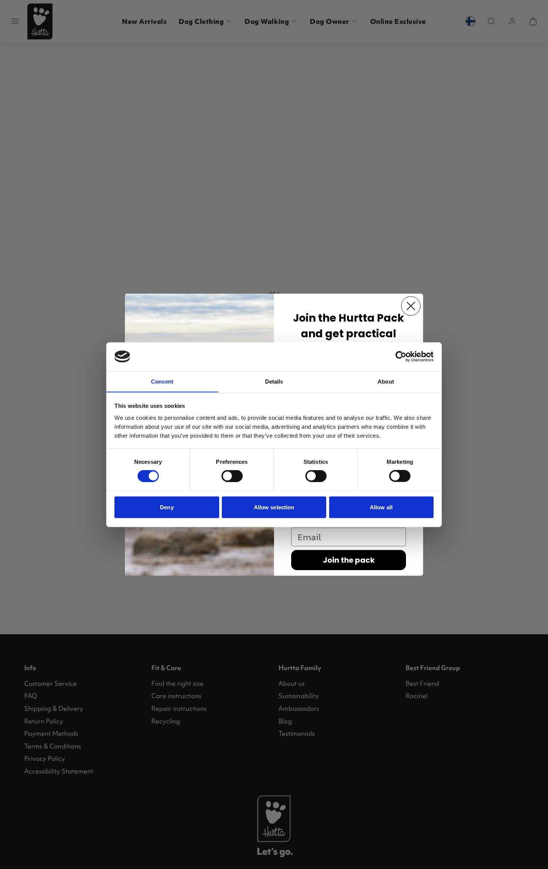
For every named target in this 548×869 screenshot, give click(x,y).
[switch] (232, 476)
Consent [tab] (162, 381)
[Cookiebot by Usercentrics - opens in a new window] (401, 356)
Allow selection (274, 507)
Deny (166, 507)
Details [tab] (274, 381)
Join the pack (349, 560)
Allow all (381, 507)
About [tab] (386, 381)
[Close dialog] (410, 306)
